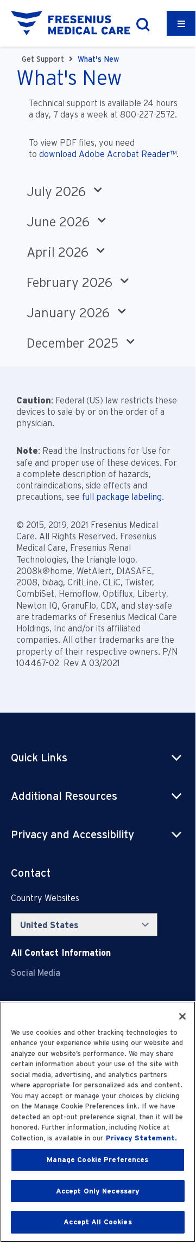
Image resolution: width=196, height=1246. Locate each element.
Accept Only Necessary (98, 1191)
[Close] (182, 1016)
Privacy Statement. (141, 1138)
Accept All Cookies (97, 1222)
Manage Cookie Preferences (97, 1160)
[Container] (181, 23)
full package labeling (122, 497)
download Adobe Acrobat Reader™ (107, 154)
